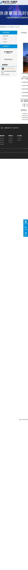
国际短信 (2, 140)
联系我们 (25, 235)
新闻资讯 (12, 26)
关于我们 (19, 135)
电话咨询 (25, 229)
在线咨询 (25, 223)
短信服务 (2, 138)
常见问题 (11, 138)
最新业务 (11, 140)
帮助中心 (11, 135)
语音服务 (2, 142)
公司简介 (19, 138)
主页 (8, 26)
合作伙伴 (19, 140)
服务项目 (2, 135)
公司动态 (5, 38)
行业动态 (17, 26)
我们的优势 (5, 36)
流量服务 (2, 144)
